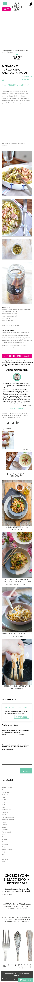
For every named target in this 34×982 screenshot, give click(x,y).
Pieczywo (5, 829)
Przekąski (5, 837)
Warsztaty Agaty (24, 905)
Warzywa (5, 859)
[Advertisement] (17, 29)
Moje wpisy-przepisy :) (17, 408)
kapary (24, 414)
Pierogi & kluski (6, 832)
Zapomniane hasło (23, 917)
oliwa (26, 415)
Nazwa (4, 734)
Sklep (4, 917)
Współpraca (26, 907)
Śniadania (5, 844)
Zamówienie (25, 921)
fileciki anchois (15, 414)
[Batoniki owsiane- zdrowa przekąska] (8, 440)
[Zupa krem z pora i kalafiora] (19, 461)
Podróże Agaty (9, 905)
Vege (3, 857)
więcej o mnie (27, 405)
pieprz (4, 417)
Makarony (11, 50)
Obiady (14, 84)
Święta (4, 852)
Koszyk (11, 917)
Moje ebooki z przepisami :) (17, 356)
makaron (5, 415)
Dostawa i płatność (23, 919)
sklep (6, 9)
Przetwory (5, 839)
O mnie (16, 907)
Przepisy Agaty (11, 903)
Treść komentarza (7, 749)
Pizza (3, 834)
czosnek (5, 414)
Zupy (3, 861)
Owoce (4, 827)
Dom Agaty (23, 903)
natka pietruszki (16, 415)
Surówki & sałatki (7, 849)
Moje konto (8, 919)
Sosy (3, 847)
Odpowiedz (21, 717)
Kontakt (11, 908)
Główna (4, 50)
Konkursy (7, 907)
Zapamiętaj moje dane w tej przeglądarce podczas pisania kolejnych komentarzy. (15, 745)
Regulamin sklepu (12, 921)
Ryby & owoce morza (20, 86)
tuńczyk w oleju (13, 417)
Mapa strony (22, 908)
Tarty (3, 854)
